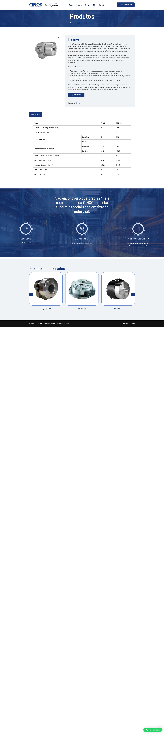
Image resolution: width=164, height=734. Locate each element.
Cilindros (78, 103)
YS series (46, 308)
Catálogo (77, 95)
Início (72, 23)
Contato (101, 5)
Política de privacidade (129, 323)
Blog (94, 5)
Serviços (87, 5)
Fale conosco (125, 4)
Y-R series (118, 308)
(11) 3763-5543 (26, 243)
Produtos (79, 5)
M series (82, 308)
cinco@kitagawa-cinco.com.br (82, 243)
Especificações (35, 114)
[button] (59, 38)
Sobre (71, 5)
